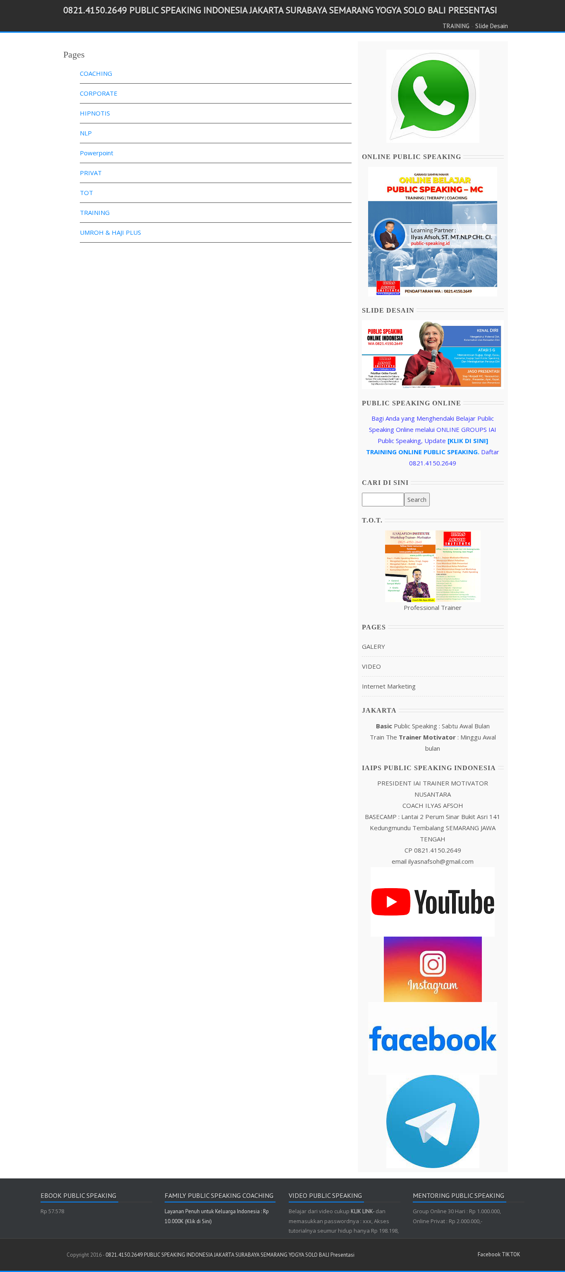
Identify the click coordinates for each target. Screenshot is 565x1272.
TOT (86, 192)
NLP (86, 133)
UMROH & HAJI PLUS (110, 232)
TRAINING (456, 26)
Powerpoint (96, 153)
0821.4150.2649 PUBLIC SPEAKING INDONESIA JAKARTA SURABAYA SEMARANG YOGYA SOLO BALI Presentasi (280, 10)
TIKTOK (511, 1254)
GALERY (373, 646)
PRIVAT (91, 173)
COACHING (96, 73)
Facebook (489, 1254)
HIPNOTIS (95, 113)
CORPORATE (98, 93)
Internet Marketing (389, 686)
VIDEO (371, 666)
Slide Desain (491, 26)
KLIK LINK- (363, 1211)
